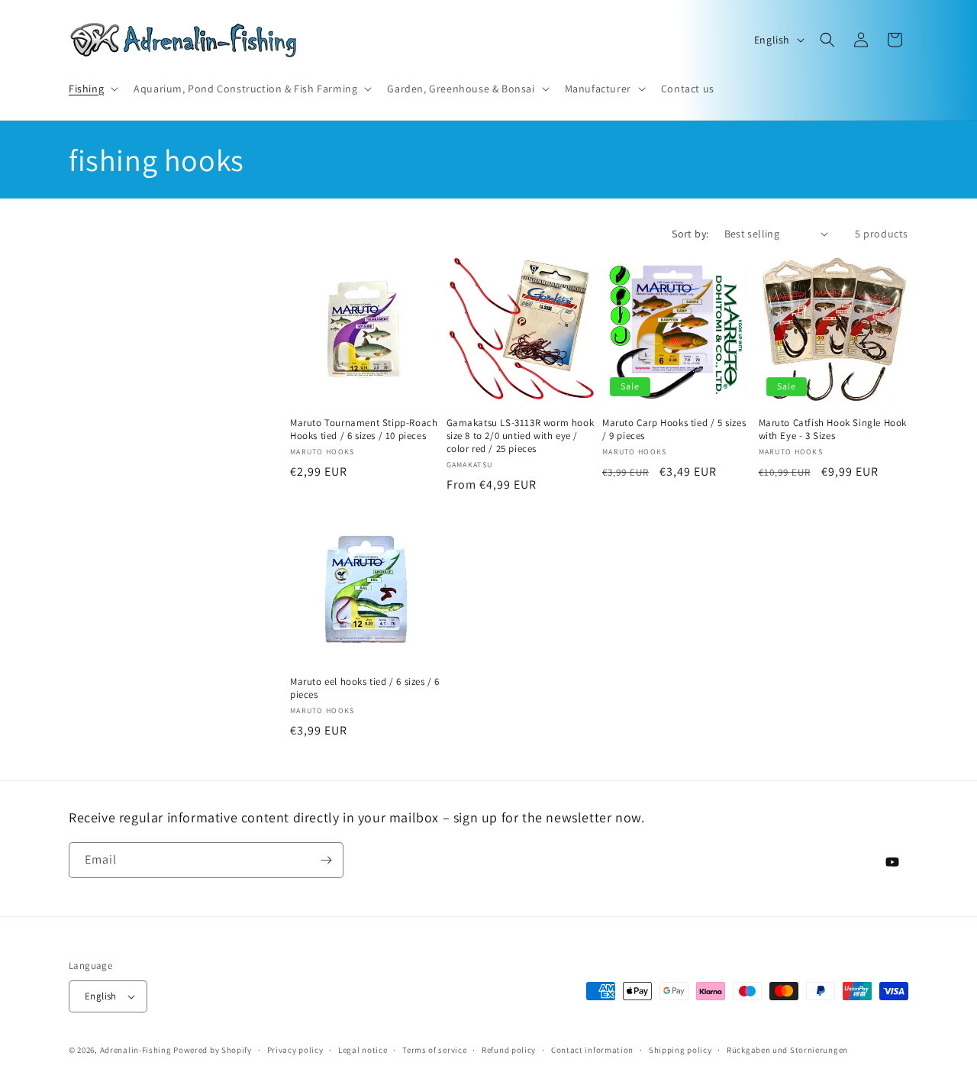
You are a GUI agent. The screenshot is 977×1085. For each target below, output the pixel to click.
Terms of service (434, 1050)
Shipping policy (680, 1050)
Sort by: (690, 234)
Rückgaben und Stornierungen (787, 1050)
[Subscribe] (326, 860)
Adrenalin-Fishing (136, 1050)
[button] (92, 89)
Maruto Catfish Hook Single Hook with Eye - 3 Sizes (833, 429)
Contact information (592, 1050)
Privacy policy (295, 1050)
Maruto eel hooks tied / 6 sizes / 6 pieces (365, 688)
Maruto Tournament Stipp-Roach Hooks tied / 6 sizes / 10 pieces (363, 429)
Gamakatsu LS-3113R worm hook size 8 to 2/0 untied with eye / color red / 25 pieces (521, 436)
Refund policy (509, 1050)
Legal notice (362, 1050)
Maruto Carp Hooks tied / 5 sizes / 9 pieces (674, 429)
